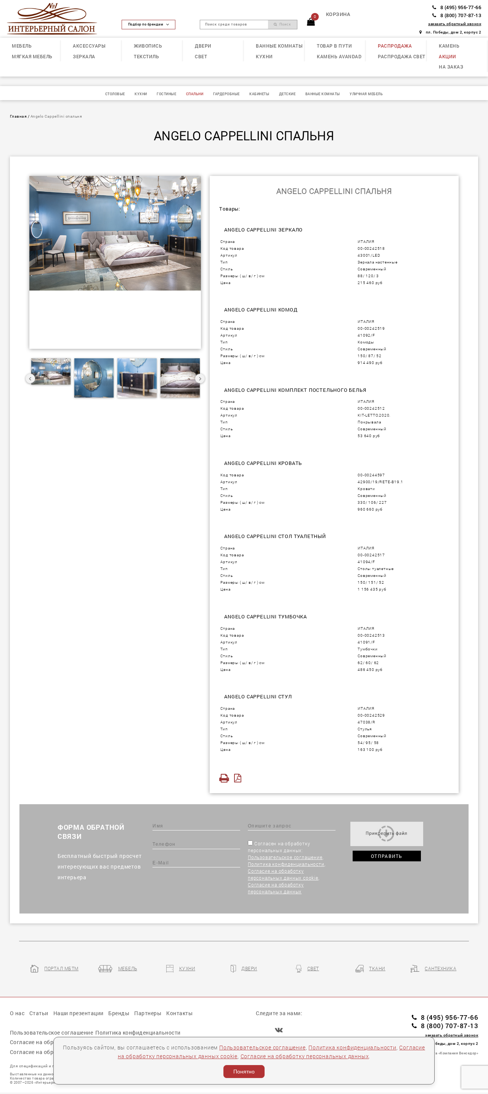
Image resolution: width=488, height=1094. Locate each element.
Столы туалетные (376, 568)
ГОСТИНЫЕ (166, 94)
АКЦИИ (447, 56)
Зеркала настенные (378, 262)
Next (200, 378)
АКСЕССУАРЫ (89, 46)
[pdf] (240, 778)
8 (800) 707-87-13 (460, 15)
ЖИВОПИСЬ (148, 46)
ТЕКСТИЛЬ (146, 56)
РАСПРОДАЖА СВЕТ (401, 56)
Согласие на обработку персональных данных (305, 1056)
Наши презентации (78, 1013)
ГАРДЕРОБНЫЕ (226, 94)
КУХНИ (264, 56)
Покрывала (369, 422)
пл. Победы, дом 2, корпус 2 (453, 32)
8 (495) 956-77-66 (460, 7)
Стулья (365, 728)
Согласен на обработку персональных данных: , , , (286, 867)
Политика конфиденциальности (286, 864)
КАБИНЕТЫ (259, 94)
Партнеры (147, 1013)
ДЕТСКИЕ (287, 94)
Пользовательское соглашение (285, 857)
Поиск (284, 24)
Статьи (38, 1013)
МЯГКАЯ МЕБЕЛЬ (32, 56)
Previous (30, 378)
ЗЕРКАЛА (84, 56)
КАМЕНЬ (449, 46)
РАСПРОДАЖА (395, 46)
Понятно (244, 1071)
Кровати (366, 488)
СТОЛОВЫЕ (115, 94)
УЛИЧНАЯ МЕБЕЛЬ (366, 94)
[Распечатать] (226, 778)
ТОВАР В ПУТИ (334, 46)
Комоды (366, 342)
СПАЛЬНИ (195, 94)
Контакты (179, 1013)
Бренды (118, 1013)
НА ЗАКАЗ (451, 67)
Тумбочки (367, 649)
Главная (18, 116)
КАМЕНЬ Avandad (339, 56)
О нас (17, 1013)
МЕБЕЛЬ (22, 46)
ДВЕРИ (203, 46)
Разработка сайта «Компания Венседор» (441, 1053)
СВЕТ (201, 56)
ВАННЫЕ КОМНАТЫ (279, 46)
